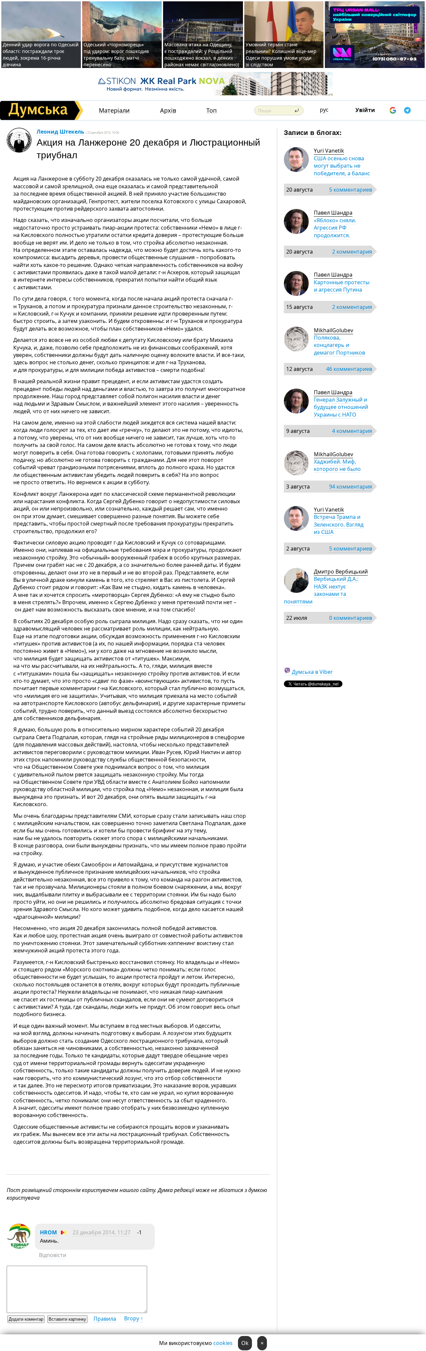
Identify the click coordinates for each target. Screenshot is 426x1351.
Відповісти (52, 1255)
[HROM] (19, 1246)
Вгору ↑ (133, 1318)
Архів (168, 110)
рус (324, 109)
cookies (223, 1343)
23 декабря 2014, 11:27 (101, 1232)
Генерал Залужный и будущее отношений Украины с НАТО (341, 407)
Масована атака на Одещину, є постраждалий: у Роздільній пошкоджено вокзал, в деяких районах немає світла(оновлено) (201, 54)
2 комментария (352, 251)
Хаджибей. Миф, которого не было (337, 465)
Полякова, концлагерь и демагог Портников (339, 345)
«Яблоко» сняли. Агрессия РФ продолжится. (335, 228)
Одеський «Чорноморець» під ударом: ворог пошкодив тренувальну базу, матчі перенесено (116, 54)
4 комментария (352, 431)
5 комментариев (350, 189)
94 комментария (350, 486)
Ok (245, 1343)
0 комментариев (350, 618)
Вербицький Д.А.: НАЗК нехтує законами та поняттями (321, 590)
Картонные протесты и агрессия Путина (341, 286)
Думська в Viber (312, 672)
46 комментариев (349, 369)
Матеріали (114, 110)
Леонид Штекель (60, 131)
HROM (48, 1232)
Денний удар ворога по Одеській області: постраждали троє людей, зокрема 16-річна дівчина (41, 54)
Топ (211, 110)
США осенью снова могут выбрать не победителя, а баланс (342, 166)
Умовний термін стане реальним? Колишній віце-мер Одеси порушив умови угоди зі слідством (281, 54)
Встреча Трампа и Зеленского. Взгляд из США (338, 524)
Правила (105, 1318)
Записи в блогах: (313, 132)
